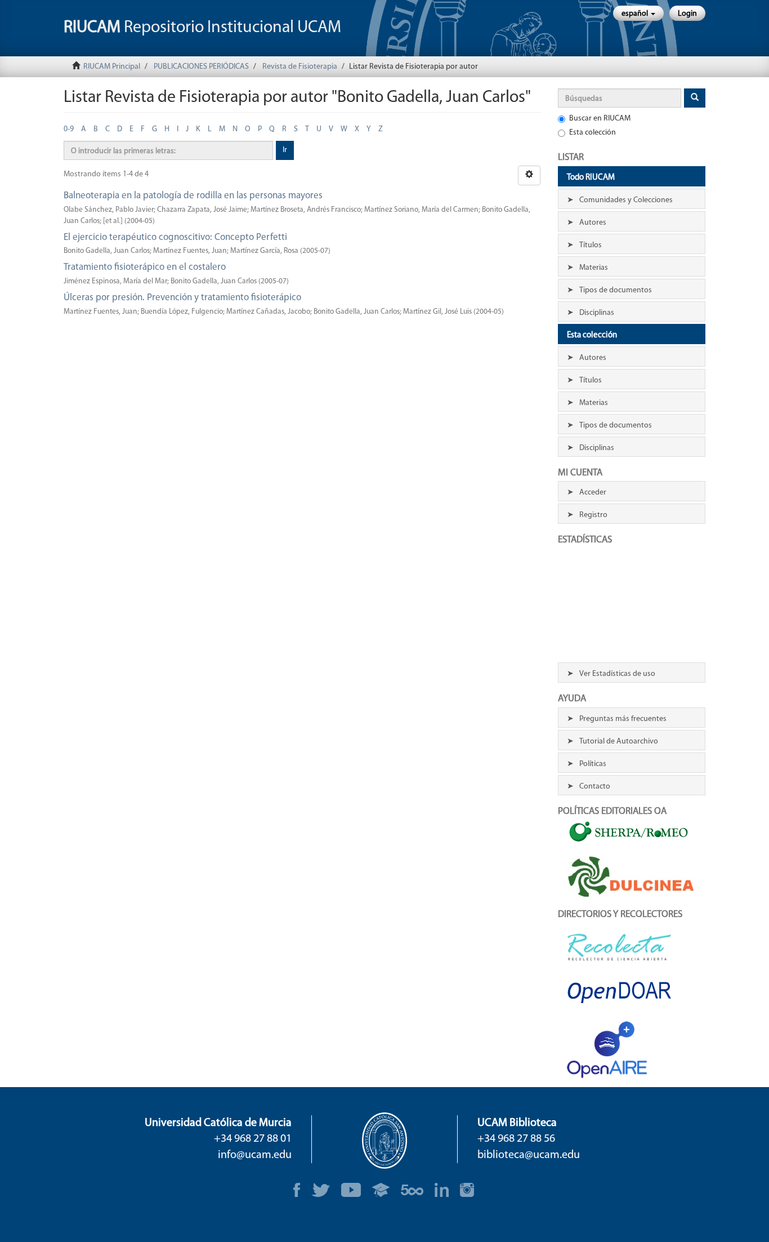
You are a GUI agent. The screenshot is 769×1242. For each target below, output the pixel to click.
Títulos (590, 245)
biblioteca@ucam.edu (528, 1155)
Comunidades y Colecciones (626, 200)
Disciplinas (596, 313)
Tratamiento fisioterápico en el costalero (145, 267)
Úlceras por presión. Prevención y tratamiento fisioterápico (182, 297)
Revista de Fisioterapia (299, 67)
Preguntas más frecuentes (623, 719)
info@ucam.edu (255, 1155)
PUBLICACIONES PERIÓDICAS (201, 67)
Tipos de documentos (615, 290)
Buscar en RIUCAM (600, 118)
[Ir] (694, 98)
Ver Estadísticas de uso (617, 674)
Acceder (592, 492)
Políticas (592, 764)
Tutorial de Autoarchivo (618, 741)
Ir (285, 150)
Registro (593, 515)
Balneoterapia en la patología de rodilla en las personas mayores (193, 196)
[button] (638, 13)
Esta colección (592, 132)
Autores (592, 223)
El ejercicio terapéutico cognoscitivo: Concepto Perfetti (175, 237)
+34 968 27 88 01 (253, 1139)
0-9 (69, 129)
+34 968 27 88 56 (516, 1139)
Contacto (594, 786)
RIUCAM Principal (111, 67)
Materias (593, 268)
